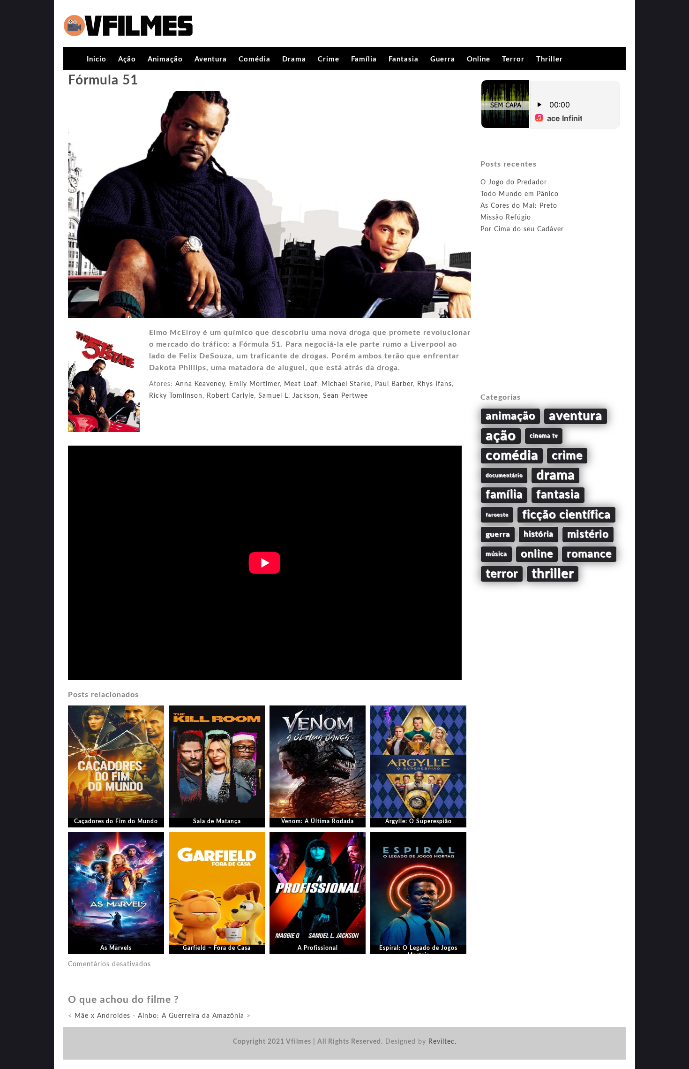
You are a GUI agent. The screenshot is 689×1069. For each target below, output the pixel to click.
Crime (328, 59)
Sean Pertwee (345, 396)
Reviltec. (442, 1042)
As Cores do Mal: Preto (518, 206)
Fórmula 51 (103, 80)
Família (364, 59)
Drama (294, 59)
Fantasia (404, 59)
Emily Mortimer (254, 384)
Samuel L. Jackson (288, 396)
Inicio (96, 59)
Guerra (442, 59)
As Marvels (116, 948)
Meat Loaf (300, 384)
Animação (165, 59)
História (539, 534)
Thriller (549, 59)
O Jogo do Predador (513, 182)
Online (478, 59)
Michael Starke (346, 384)
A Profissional (318, 948)
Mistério (588, 534)
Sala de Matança (217, 821)
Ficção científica (566, 515)
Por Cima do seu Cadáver (522, 229)
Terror (513, 59)
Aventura (211, 59)
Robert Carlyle (230, 396)
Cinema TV (544, 436)
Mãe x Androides (102, 1016)
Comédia (254, 59)
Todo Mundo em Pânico (519, 194)
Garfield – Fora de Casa (217, 948)
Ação (127, 59)
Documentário (504, 475)
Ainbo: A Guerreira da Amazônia (191, 1016)
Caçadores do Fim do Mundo (116, 821)
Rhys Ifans (434, 384)
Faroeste (497, 514)
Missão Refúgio (505, 217)
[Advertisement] (550, 324)
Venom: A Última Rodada (317, 821)
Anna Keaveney (200, 384)
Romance (589, 554)
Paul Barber (394, 384)
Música (496, 554)
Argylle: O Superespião (418, 821)
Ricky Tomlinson (175, 396)
